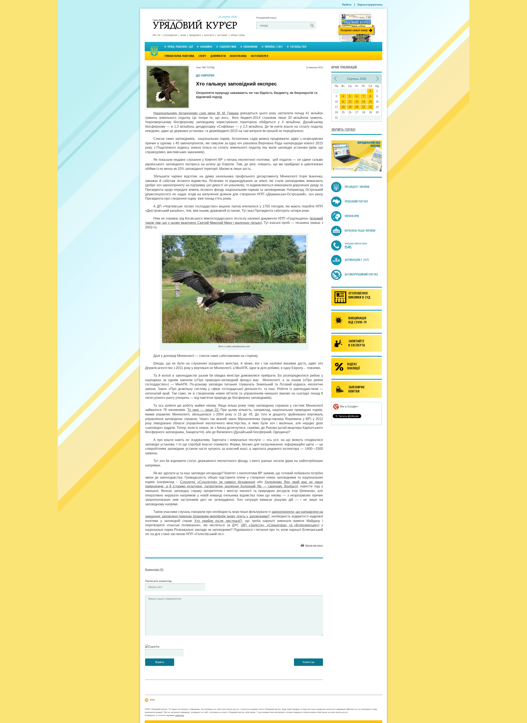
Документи (218, 56)
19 (350, 107)
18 (343, 107)
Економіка (251, 47)
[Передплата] (356, 170)
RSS (152, 700)
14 (363, 101)
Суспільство (298, 47)
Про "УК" (157, 35)
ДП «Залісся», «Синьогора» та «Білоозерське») (280, 525)
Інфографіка (238, 56)
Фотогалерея (259, 56)
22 (370, 107)
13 (356, 101)
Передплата (195, 35)
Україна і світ (274, 47)
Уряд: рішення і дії (180, 47)
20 (356, 107)
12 (350, 101)
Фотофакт (222, 35)
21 (363, 107)
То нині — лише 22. (203, 410)
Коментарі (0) (154, 569)
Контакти (209, 35)
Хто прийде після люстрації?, (218, 521)
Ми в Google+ (348, 406)
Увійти (346, 4)
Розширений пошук (266, 17)
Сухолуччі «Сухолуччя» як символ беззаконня (217, 482)
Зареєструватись (370, 4)
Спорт (202, 56)
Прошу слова (238, 35)
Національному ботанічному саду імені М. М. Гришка (196, 113)
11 (343, 101)
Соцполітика (227, 47)
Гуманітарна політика (179, 56)
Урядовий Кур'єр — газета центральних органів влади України (195, 20)
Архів (183, 35)
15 (370, 101)
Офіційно (206, 47)
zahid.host (179, 715)
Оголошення (170, 35)
